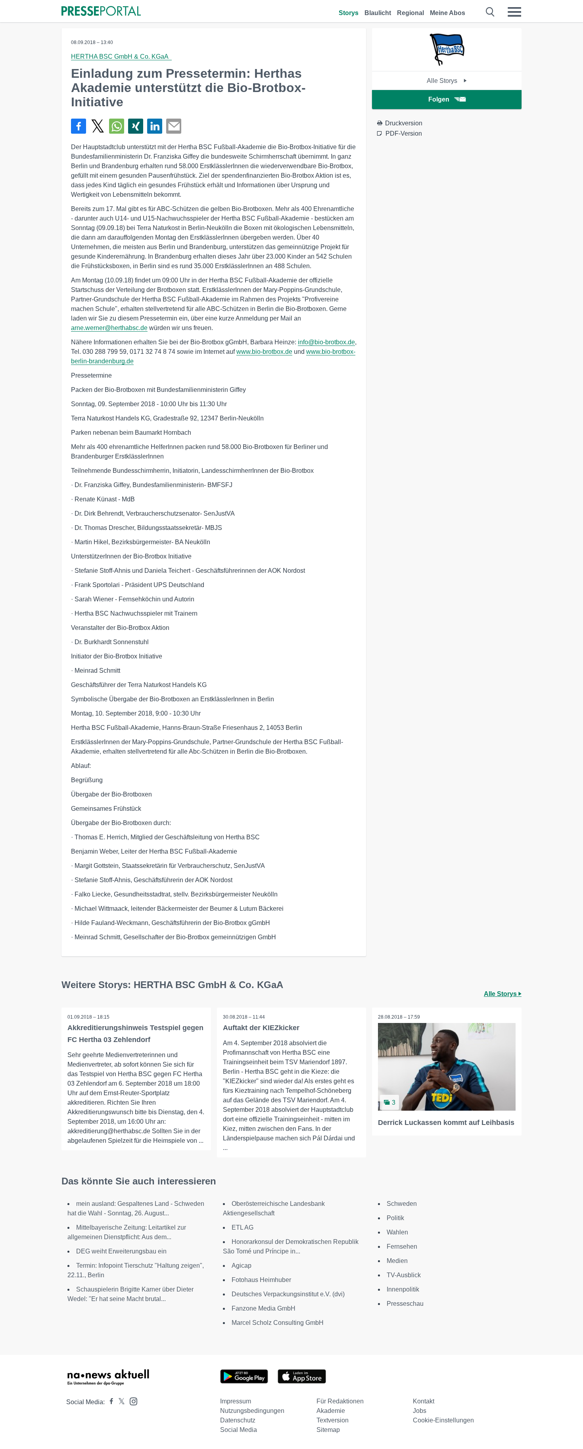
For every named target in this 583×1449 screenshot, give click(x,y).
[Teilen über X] (97, 126)
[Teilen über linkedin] (154, 126)
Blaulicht (377, 13)
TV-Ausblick (404, 1275)
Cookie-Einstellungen (443, 1420)
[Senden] (173, 126)
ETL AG (242, 1227)
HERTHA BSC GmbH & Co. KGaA (121, 56)
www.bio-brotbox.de (264, 351)
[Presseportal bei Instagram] (131, 1400)
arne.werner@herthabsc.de (109, 327)
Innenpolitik (403, 1289)
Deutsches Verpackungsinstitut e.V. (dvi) (288, 1294)
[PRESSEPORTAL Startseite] (101, 12)
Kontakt (423, 1401)
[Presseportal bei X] (119, 1402)
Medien (397, 1260)
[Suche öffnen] (490, 11)
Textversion (332, 1420)
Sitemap (328, 1429)
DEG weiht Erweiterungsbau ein (121, 1251)
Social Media (238, 1429)
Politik (395, 1218)
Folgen (438, 99)
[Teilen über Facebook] (78, 126)
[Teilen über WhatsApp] (116, 126)
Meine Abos (447, 13)
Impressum (235, 1401)
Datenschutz (237, 1420)
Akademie (330, 1410)
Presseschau (405, 1303)
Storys (349, 13)
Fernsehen (402, 1246)
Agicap (241, 1265)
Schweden (402, 1203)
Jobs (419, 1410)
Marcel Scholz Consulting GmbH (278, 1322)
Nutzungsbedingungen (252, 1410)
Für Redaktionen (340, 1401)
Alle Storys (443, 80)
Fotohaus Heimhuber (261, 1279)
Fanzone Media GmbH (263, 1308)
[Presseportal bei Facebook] (109, 1402)
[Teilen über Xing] (135, 126)
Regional (410, 13)
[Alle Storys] (447, 64)
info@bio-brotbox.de (326, 342)
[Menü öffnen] (514, 11)
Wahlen (397, 1232)
